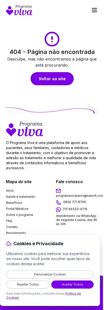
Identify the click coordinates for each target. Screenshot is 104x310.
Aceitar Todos (72, 284)
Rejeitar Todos (28, 284)
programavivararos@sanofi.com (80, 196)
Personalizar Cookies (50, 274)
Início (10, 190)
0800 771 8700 (74, 202)
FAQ (9, 221)
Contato (12, 227)
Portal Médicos (17, 209)
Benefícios (14, 203)
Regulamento (16, 233)
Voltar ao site (52, 78)
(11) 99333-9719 (75, 209)
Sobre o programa (19, 215)
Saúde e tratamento (20, 197)
